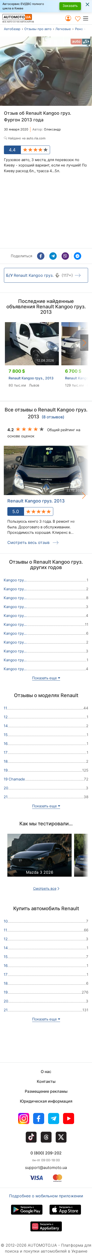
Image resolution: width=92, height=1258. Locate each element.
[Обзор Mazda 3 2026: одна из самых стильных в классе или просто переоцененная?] (39, 859)
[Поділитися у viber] (65, 256)
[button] (87, 18)
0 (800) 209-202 (46, 1152)
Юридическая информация (46, 1101)
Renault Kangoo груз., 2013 (31, 378)
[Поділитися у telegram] (53, 256)
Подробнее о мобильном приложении (46, 1195)
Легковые (63, 29)
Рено (79, 29)
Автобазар (12, 29)
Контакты (46, 1081)
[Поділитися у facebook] (40, 256)
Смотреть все (44, 888)
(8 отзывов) (53, 417)
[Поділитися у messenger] (77, 256)
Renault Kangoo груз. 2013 (36, 500)
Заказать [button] (70, 5)
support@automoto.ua (46, 1167)
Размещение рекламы (46, 1091)
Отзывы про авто (38, 29)
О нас (46, 1071)
